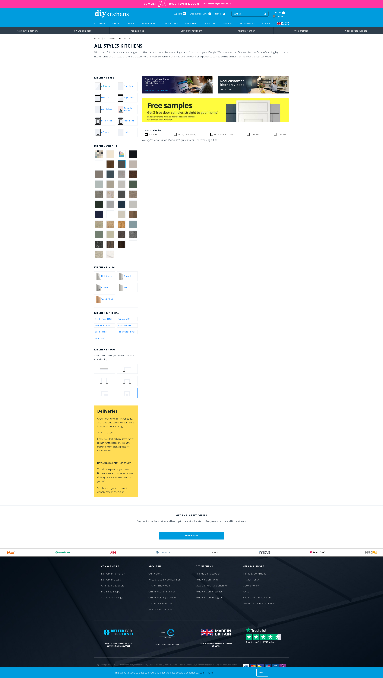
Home (97, 38)
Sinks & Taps (170, 23)
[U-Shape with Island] (127, 393)
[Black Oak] (98, 164)
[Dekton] (163, 552)
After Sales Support (112, 585)
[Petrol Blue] (133, 224)
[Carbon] (121, 164)
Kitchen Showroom (159, 585)
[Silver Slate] (133, 234)
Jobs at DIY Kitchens (160, 609)
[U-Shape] (127, 381)
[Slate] (98, 244)
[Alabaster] (110, 154)
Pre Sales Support (111, 591)
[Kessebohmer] (63, 552)
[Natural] (133, 214)
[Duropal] (371, 552)
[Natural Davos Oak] (98, 224)
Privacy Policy (251, 579)
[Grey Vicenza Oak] (133, 194)
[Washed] (110, 244)
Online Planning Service (162, 597)
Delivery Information (113, 573)
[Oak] (121, 224)
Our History (155, 573)
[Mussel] (121, 214)
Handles (210, 23)
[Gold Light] (110, 194)
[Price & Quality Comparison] (177, 92)
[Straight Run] (104, 369)
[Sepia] (121, 234)
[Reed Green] (98, 234)
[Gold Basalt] (98, 194)
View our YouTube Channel (211, 585)
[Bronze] (110, 164)
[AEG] (113, 552)
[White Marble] (110, 254)
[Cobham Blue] (110, 174)
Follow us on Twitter (208, 579)
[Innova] (264, 552)
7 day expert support (356, 30)
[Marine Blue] (98, 214)
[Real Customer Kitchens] (253, 92)
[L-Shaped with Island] (104, 393)
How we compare (82, 30)
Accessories (247, 23)
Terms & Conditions (254, 573)
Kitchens (99, 23)
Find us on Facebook (208, 573)
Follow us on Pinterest (209, 591)
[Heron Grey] (110, 204)
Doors (130, 23)
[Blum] (10, 552)
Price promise (301, 30)
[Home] (111, 14)
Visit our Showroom (191, 30)
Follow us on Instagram (209, 597)
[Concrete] (121, 174)
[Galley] (104, 381)
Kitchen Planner (246, 30)
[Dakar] (110, 184)
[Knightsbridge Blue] (121, 204)
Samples (228, 23)
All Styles (125, 38)
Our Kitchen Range (112, 597)
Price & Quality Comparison (164, 579)
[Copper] (133, 174)
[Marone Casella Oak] (110, 214)
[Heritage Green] (98, 204)
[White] (133, 244)
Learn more (206, 672)
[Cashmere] (133, 164)
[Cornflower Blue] (98, 184)
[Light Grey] (133, 204)
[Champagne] (98, 174)
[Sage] (110, 234)
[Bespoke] (121, 154)
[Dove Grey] (121, 184)
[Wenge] (121, 244)
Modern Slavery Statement (258, 603)
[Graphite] (121, 194)
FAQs (246, 591)
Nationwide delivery (27, 30)
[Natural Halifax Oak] (110, 224)
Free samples (137, 30)
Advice (266, 23)
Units (116, 23)
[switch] (275, 16)
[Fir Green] (133, 184)
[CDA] (215, 552)
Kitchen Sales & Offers (161, 603)
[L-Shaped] (127, 369)
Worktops (191, 23)
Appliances (148, 23)
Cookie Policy (251, 585)
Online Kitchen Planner (161, 591)
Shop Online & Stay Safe (257, 597)
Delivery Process (111, 579)
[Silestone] (317, 552)
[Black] (133, 154)
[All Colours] (98, 154)
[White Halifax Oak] (98, 254)
